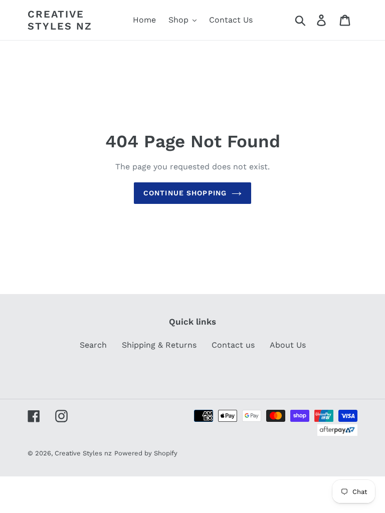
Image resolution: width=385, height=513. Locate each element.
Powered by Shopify (145, 453)
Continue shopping (185, 193)
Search (93, 345)
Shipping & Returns (159, 345)
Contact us (233, 345)
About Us (288, 345)
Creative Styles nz (60, 20)
